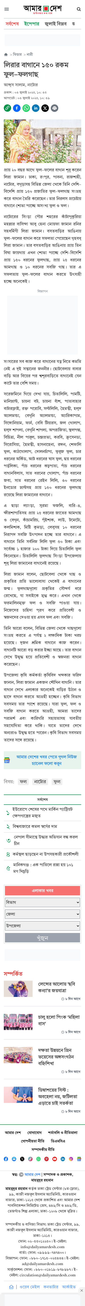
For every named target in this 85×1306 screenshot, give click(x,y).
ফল (23, 781)
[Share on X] (45, 108)
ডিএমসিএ (58, 1141)
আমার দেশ (13, 1132)
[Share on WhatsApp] (26, 108)
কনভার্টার (50, 1287)
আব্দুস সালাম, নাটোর (21, 85)
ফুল (57, 781)
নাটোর (40, 781)
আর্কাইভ (69, 1287)
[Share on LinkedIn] (35, 108)
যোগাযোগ (34, 1132)
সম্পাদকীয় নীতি (43, 1149)
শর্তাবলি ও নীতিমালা (62, 1132)
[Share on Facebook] (17, 108)
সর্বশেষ (42, 799)
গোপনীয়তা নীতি (32, 1141)
